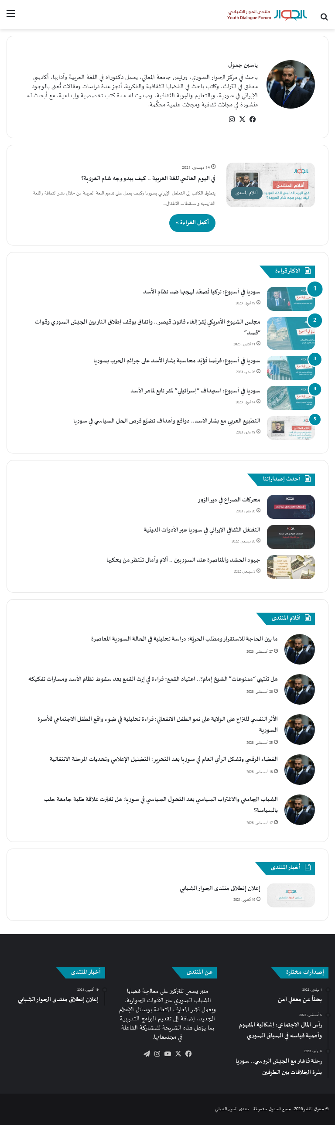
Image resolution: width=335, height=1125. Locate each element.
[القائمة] (11, 17)
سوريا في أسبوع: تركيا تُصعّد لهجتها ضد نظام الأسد (201, 292)
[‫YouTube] (167, 1054)
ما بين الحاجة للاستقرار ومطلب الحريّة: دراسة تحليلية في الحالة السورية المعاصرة (184, 639)
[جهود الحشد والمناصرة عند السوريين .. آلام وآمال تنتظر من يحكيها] (291, 567)
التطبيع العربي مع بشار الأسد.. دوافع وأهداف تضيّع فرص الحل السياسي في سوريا (166, 421)
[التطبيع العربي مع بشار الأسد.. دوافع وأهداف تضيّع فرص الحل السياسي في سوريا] (291, 428)
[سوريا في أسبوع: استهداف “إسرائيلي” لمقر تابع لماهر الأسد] (291, 398)
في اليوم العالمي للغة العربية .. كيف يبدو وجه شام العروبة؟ (148, 179)
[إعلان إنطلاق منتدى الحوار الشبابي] (291, 895)
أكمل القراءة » (192, 223)
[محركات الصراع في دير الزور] (291, 507)
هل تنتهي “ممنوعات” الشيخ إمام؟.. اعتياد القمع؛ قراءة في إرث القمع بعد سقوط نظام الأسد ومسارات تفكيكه (153, 679)
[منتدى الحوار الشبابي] (267, 14)
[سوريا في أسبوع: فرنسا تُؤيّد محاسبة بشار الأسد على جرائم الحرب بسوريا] (291, 368)
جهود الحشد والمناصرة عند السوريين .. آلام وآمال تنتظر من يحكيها (183, 560)
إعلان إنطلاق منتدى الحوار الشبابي (220, 888)
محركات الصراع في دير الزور (229, 500)
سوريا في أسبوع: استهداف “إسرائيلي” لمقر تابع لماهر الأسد (195, 391)
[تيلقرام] (146, 1054)
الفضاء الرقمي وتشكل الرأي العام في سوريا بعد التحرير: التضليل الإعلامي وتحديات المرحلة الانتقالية (164, 759)
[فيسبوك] (252, 119)
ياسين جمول (243, 65)
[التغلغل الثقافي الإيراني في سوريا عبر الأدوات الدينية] (291, 537)
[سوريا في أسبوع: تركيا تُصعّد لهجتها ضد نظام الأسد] (291, 299)
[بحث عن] (324, 17)
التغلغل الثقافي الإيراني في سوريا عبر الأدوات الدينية (202, 530)
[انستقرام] (231, 119)
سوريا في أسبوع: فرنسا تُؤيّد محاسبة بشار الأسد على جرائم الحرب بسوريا (176, 361)
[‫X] (242, 119)
